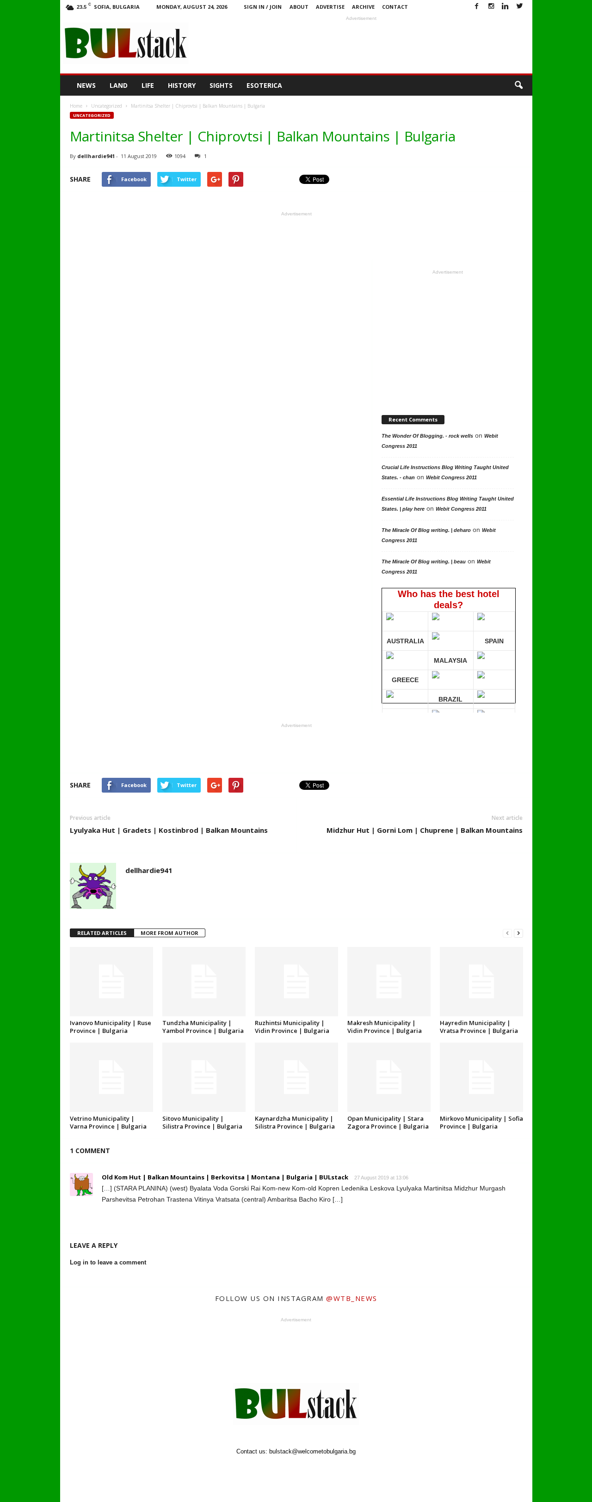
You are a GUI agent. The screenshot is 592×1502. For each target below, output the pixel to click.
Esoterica (264, 85)
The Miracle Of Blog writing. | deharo (426, 530)
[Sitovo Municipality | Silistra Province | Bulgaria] (204, 1077)
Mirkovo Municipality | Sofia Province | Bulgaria (481, 1122)
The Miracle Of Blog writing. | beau (424, 561)
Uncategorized (92, 115)
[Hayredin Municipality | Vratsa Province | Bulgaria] (481, 981)
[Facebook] (476, 6)
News (86, 85)
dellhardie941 (96, 156)
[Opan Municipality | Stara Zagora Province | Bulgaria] (389, 1077)
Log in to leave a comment (108, 1262)
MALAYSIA (450, 660)
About (299, 6)
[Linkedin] (505, 6)
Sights (221, 85)
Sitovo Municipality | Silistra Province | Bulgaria (202, 1122)
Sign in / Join (263, 6)
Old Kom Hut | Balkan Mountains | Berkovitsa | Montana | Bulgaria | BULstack (225, 1177)
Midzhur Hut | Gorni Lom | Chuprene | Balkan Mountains (425, 830)
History (182, 85)
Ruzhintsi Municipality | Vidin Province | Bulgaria (292, 1027)
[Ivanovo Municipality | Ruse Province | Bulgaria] (111, 981)
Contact (395, 6)
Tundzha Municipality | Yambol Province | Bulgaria (203, 1027)
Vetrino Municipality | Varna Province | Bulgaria (108, 1122)
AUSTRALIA (405, 641)
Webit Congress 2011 (451, 477)
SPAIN (494, 641)
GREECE (405, 680)
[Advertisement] (361, 43)
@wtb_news (351, 1298)
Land (119, 85)
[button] (518, 85)
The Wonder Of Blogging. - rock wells (427, 436)
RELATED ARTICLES (102, 932)
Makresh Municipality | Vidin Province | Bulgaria (384, 1027)
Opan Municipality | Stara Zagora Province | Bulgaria (388, 1122)
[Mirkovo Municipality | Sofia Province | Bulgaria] (481, 1077)
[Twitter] (519, 6)
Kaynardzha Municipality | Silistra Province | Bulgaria (295, 1122)
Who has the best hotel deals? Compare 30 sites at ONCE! (448, 646)
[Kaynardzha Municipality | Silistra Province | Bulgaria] (296, 1077)
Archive (363, 6)
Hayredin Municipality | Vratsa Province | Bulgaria (479, 1027)
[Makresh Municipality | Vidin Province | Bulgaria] (389, 981)
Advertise (330, 6)
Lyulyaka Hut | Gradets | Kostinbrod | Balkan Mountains (169, 830)
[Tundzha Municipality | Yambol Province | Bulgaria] (204, 981)
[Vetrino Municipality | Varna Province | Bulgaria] (111, 1077)
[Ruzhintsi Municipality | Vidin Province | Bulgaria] (296, 981)
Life (148, 85)
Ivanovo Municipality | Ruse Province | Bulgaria (110, 1027)
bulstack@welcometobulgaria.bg (312, 1451)
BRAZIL (450, 699)
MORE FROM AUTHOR (169, 932)
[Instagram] (491, 6)
